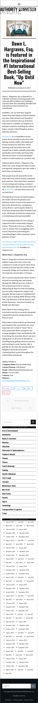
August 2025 (10, 540)
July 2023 (21, 577)
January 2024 (23, 566)
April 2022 (19, 599)
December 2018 (10, 662)
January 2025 (23, 548)
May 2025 (9, 544)
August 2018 (9, 670)
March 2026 (30, 526)
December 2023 (10, 570)
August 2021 (9, 614)
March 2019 (29, 655)
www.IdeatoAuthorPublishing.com (15, 381)
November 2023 (24, 570)
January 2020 (23, 640)
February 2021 (10, 622)
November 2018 (23, 662)
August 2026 (10, 522)
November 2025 (24, 533)
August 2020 (10, 633)
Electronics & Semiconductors (13, 450)
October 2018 (10, 666)
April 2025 (19, 544)
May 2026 (9, 526)
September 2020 (24, 629)
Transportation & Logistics (12, 509)
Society (5, 497)
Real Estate (6, 493)
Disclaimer (8, 700)
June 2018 (30, 670)
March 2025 (30, 544)
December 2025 (10, 533)
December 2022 (10, 588)
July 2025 (21, 540)
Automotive (6, 434)
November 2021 (23, 607)
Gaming (5, 470)
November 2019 (23, 644)
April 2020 (19, 636)
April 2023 (19, 581)
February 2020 (10, 640)
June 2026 (31, 522)
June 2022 (31, 596)
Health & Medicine (9, 474)
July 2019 (20, 651)
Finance (5, 458)
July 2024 (21, 559)
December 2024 (10, 551)
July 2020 (21, 633)
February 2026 (10, 529)
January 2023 (23, 585)
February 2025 (10, 548)
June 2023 (31, 577)
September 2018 (23, 666)
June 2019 (30, 651)
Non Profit (6, 489)
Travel (4, 513)
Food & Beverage (8, 466)
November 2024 (24, 551)
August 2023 (10, 577)
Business (5, 442)
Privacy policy (18, 700)
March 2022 (30, 599)
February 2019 (10, 659)
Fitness (5, 462)
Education (5, 446)
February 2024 (10, 566)
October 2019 (10, 647)
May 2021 (8, 618)
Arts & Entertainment (10, 430)
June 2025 (31, 540)
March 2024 (30, 562)
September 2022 (24, 592)
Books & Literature (9, 438)
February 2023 (10, 585)
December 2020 (10, 625)
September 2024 (24, 555)
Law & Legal (6, 478)
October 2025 (10, 537)
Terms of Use (28, 700)
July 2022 (21, 596)
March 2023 (30, 581)
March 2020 (30, 636)
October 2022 (10, 592)
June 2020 (31, 633)
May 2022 (9, 599)
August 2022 (10, 596)
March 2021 (29, 618)
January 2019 (22, 659)
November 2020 (24, 625)
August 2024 (10, 559)
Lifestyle (5, 482)
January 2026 (23, 529)
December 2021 (10, 607)
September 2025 (24, 537)
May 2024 (9, 562)
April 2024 (19, 562)
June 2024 (31, 559)
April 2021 (19, 618)
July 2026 (21, 522)
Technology (6, 505)
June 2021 (30, 614)
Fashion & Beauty (8, 454)
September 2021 (23, 610)
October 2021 (10, 610)
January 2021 (22, 622)
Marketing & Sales (9, 486)
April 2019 (19, 655)
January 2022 (23, 603)
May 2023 (9, 581)
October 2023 (10, 574)
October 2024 (10, 555)
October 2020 (10, 629)
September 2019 (23, 647)
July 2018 (20, 670)
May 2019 (8, 655)
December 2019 (10, 644)
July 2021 (20, 614)
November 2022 (24, 588)
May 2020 (9, 636)
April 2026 (19, 526)
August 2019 (9, 651)
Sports (4, 501)
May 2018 (8, 673)
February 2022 (10, 603)
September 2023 (24, 574)
